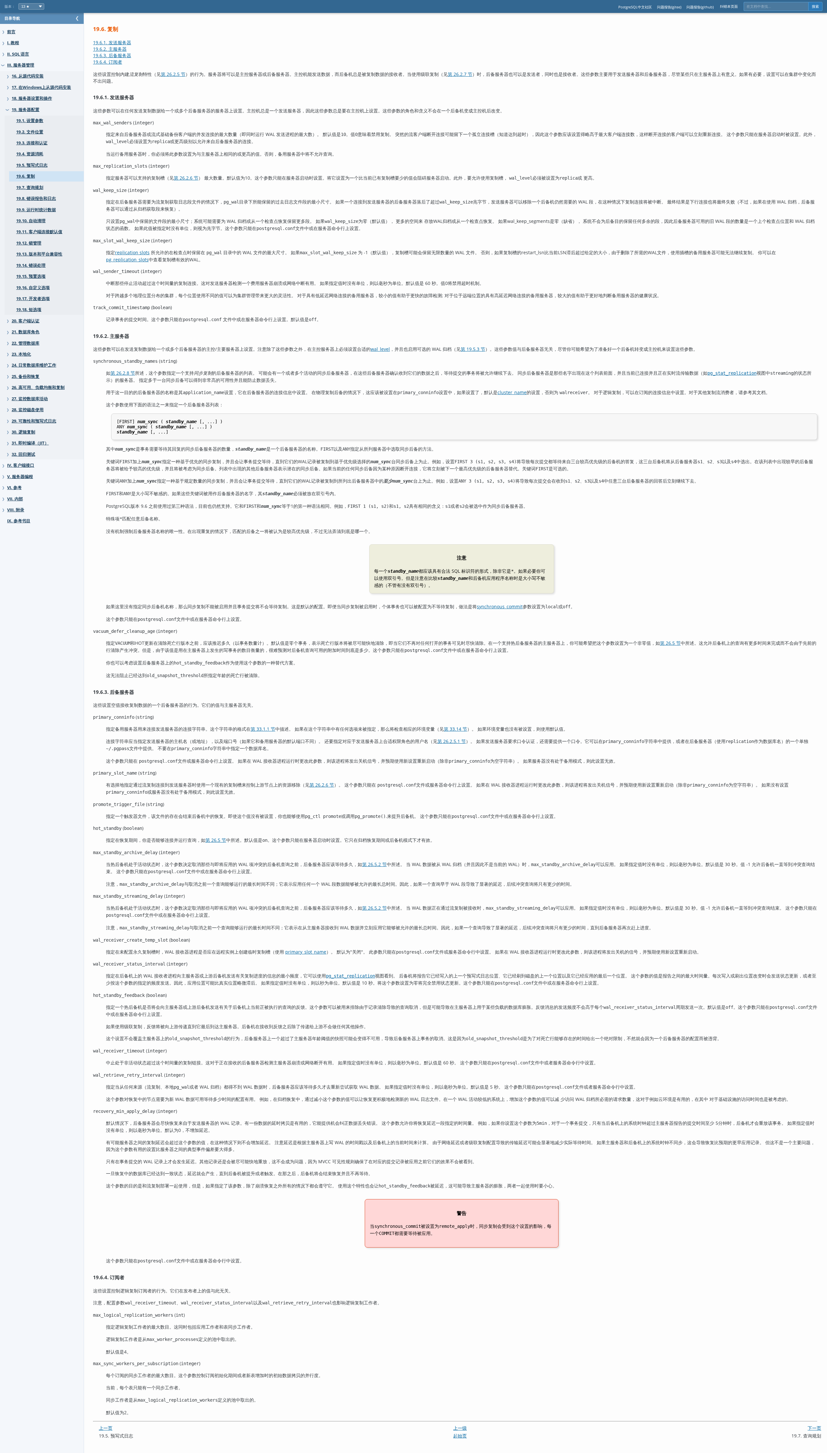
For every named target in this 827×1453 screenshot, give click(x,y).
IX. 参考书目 (18, 521)
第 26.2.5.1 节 (451, 741)
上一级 (460, 1428)
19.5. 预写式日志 (31, 165)
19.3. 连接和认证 (31, 143)
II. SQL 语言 (18, 54)
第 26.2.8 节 (122, 373)
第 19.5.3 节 (473, 349)
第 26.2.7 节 (460, 74)
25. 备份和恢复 (25, 376)
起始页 (460, 1436)
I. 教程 (13, 43)
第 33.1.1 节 (263, 729)
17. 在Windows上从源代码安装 (41, 87)
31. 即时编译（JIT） (30, 443)
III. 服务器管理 (20, 65)
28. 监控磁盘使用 (28, 410)
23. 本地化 (21, 354)
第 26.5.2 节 (374, 864)
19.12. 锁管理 (28, 243)
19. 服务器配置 (25, 109)
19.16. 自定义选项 (33, 287)
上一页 (105, 1428)
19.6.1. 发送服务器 (112, 42)
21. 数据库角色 (25, 332)
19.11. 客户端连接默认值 (39, 232)
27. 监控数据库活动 (30, 399)
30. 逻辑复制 (23, 432)
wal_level (380, 349)
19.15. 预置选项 (31, 276)
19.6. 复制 (25, 176)
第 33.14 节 (455, 729)
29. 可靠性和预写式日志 (34, 421)
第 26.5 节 (670, 643)
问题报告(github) (700, 7)
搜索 (815, 6)
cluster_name (512, 392)
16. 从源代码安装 (28, 76)
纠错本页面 (729, 6)
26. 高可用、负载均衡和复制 (38, 387)
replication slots (132, 252)
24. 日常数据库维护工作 (34, 365)
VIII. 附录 (15, 510)
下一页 (814, 1428)
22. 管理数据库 (25, 343)
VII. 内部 (15, 499)
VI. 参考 (14, 487)
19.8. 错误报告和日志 (36, 198)
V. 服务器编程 (20, 476)
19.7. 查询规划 (29, 187)
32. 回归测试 (23, 454)
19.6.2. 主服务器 (110, 49)
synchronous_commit (500, 606)
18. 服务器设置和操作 (32, 98)
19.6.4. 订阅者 (107, 62)
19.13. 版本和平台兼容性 (39, 254)
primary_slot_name (305, 952)
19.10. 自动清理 (31, 221)
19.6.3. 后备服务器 (112, 55)
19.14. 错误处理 (31, 265)
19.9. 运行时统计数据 (36, 210)
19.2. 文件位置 (29, 132)
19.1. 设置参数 (29, 120)
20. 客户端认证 (25, 321)
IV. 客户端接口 (20, 465)
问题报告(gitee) (669, 7)
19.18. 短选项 (28, 309)
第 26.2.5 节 (173, 74)
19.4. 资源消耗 (29, 154)
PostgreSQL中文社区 (635, 7)
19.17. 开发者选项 (33, 298)
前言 (11, 32)
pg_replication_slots (127, 259)
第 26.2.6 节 (186, 178)
